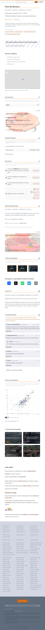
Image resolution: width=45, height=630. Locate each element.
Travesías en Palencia (20, 581)
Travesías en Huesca (33, 571)
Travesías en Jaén (6, 573)
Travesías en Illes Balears (21, 561)
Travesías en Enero (5, 525)
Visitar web (36, 183)
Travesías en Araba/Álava (7, 557)
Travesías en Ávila (33, 559)
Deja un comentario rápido (14, 370)
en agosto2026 (9, 31)
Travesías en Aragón (20, 542)
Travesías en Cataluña (20, 546)
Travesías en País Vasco (35, 552)
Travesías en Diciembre (34, 531)
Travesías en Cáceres (20, 563)
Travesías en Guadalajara (34, 569)
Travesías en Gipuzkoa (7, 571)
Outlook (37, 198)
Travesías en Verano (33, 534)
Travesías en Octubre (6, 531)
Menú (41, 2)
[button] (22, 79)
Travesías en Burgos (6, 563)
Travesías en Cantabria (20, 544)
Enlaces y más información (13, 59)
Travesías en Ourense (6, 581)
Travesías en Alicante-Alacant (36, 557)
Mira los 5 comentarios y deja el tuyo (16, 61)
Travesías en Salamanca (6, 583)
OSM (35, 88)
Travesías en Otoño (5, 536)
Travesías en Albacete (20, 557)
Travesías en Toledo (19, 587)
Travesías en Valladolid (6, 589)
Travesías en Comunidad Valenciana (9, 554)
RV (29, 628)
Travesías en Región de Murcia (8, 552)
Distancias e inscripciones (13, 57)
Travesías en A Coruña (20, 573)
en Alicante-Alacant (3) (29, 31)
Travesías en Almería (6, 559)
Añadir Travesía (22, 601)
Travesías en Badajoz (6, 561)
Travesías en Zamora (34, 589)
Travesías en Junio (33, 527)
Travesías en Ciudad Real (7, 567)
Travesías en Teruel (5, 587)
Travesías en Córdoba (20, 567)
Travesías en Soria (5, 585)
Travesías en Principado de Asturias (37, 542)
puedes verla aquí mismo (11, 516)
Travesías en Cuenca (34, 567)
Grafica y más (10, 64)
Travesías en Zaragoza (6, 591)
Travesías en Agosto (20, 529)
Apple (37, 195)
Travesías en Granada (20, 569)
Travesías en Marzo (33, 525)
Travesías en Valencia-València (36, 587)
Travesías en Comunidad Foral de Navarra (24, 552)
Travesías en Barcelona (34, 561)
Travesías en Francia (20, 539)
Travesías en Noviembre (20, 531)
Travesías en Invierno (6, 534)
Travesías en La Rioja (6, 550)
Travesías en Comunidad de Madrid (23, 550)
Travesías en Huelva (20, 571)
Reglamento (36, 177)
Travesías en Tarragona (21, 585)
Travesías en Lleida (34, 575)
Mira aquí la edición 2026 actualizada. (15, 45)
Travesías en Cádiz (34, 563)
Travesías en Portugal (34, 539)
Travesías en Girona (6, 569)
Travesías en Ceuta (34, 546)
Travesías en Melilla (34, 550)
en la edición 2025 (23, 324)
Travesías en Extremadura (7, 548)
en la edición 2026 (20, 335)
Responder (8, 331)
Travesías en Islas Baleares (35, 548)
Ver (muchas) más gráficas (11, 421)
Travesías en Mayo (19, 527)
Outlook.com (35, 192)
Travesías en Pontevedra (35, 581)
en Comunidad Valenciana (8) (12, 34)
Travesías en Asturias (20, 559)
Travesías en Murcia (20, 579)
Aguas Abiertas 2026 (8, 2)
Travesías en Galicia (20, 548)
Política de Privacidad (18, 611)
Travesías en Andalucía (7, 542)
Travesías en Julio (5, 529)
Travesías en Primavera (20, 534)
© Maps (32, 88)
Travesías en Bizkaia (20, 589)
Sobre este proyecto (9, 608)
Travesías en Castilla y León (7, 546)
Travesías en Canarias (6, 544)
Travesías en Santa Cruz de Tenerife (37, 585)
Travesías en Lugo (6, 577)
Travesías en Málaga (34, 577)
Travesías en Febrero (20, 525)
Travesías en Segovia (20, 583)
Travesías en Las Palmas (7, 575)
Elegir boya (36, 170)
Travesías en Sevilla (34, 583)
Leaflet (28, 88)
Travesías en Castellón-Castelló (22, 565)
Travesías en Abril (5, 527)
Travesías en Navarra (34, 579)
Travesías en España (6, 539)
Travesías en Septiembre (34, 529)
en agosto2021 (18, 31)
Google (37, 189)
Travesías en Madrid (20, 577)
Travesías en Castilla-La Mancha (36, 544)
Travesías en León (20, 575)
